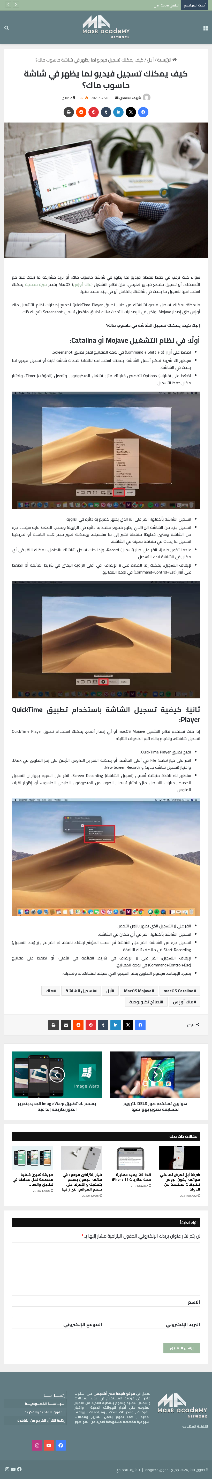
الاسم (194, 1302)
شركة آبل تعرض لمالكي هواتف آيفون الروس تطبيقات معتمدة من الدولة (180, 1182)
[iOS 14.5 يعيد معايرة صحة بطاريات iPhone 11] (130, 1158)
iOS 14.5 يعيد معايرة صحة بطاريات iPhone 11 (131, 1177)
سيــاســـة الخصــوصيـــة (45, 1403)
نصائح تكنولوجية (145, 1002)
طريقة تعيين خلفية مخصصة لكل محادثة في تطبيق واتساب (32, 1179)
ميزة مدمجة (36, 284)
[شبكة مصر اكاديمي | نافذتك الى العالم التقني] (106, 27)
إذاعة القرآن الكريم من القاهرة (41, 1420)
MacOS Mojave (138, 991)
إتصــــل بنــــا (54, 1395)
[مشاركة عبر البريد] (66, 1025)
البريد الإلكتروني (183, 1324)
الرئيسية (164, 60)
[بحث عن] (6, 29)
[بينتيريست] (93, 112)
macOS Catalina (178, 991)
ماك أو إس (183, 1002)
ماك (49, 991)
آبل (109, 991)
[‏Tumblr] (106, 112)
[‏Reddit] (81, 112)
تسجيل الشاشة (79, 991)
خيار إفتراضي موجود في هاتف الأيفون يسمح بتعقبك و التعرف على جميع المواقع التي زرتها (82, 1182)
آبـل (150, 60)
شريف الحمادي (130, 98)
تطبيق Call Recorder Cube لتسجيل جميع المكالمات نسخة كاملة (132, 5)
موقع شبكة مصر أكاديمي (114, 1393)
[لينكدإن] (118, 112)
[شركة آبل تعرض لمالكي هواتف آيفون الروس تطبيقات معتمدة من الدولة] (179, 1158)
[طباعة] (69, 112)
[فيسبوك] (143, 112)
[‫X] (131, 112)
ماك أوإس (82, 284)
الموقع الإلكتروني (82, 1324)
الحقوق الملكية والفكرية (45, 1412)
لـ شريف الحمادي (128, 1470)
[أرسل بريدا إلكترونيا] (116, 98)
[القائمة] (205, 29)
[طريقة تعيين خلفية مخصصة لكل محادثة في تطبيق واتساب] (32, 1158)
